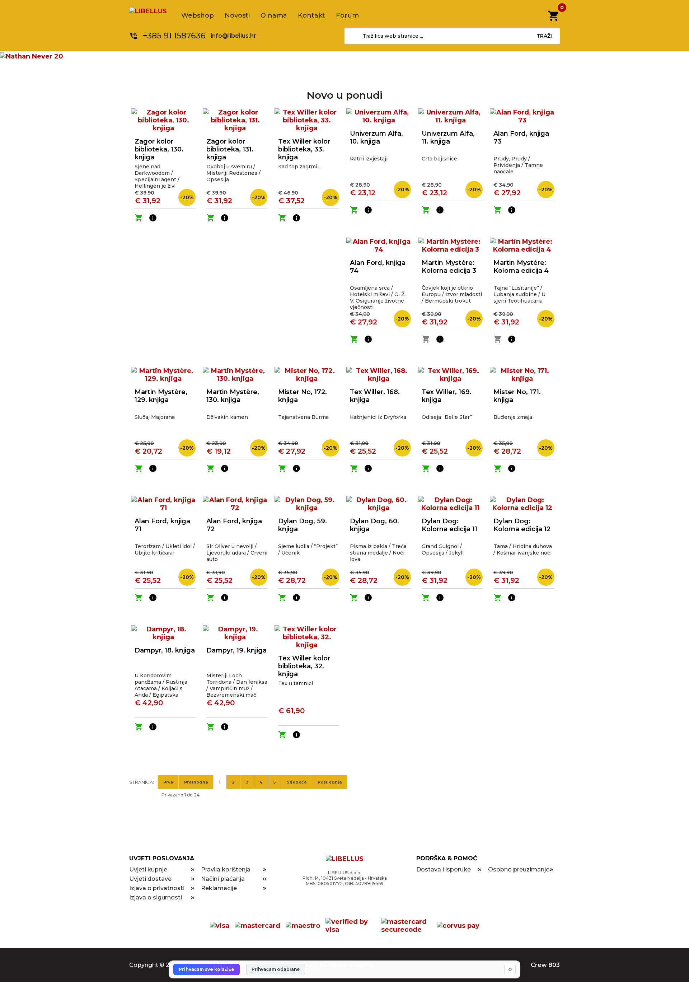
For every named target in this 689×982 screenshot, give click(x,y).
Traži (544, 36)
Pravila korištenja (225, 869)
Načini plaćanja (223, 878)
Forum (347, 15)
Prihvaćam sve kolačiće (206, 969)
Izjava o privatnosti (156, 888)
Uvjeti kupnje (148, 869)
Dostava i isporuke (443, 869)
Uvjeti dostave (150, 878)
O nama (274, 15)
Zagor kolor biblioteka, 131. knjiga (229, 149)
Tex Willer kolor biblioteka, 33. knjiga (304, 149)
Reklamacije (219, 888)
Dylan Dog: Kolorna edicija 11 (449, 525)
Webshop (197, 15)
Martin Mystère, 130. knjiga (232, 396)
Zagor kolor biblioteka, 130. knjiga (159, 149)
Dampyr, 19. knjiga (236, 650)
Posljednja (330, 782)
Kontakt (311, 15)
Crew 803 (545, 965)
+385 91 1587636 (174, 36)
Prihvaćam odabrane (276, 969)
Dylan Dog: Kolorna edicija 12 (521, 525)
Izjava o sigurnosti (155, 897)
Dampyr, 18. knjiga (165, 650)
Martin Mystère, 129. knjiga (161, 396)
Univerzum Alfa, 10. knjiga (376, 137)
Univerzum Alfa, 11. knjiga (448, 137)
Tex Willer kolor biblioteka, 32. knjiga (304, 666)
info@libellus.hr (233, 35)
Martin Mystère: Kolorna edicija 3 (449, 267)
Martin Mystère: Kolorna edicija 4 (521, 267)
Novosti (237, 15)
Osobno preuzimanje (518, 869)
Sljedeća (296, 782)
